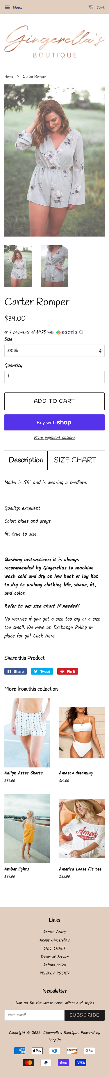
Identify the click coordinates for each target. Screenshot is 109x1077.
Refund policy (54, 965)
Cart (100, 8)
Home (8, 76)
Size (8, 339)
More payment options (54, 437)
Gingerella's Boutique (60, 1033)
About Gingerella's (55, 940)
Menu (16, 8)
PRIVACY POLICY (54, 973)
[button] (54, 332)
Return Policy (54, 932)
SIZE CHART (75, 460)
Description (26, 460)
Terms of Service (54, 957)
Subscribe (84, 1015)
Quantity (13, 366)
